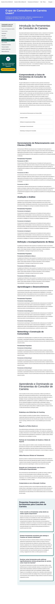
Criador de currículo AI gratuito (8, 69)
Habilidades (4, 33)
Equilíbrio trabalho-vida (6, 49)
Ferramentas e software (6, 40)
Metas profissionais (5, 51)
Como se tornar (4, 31)
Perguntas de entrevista (6, 44)
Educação (3, 35)
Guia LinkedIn (4, 42)
